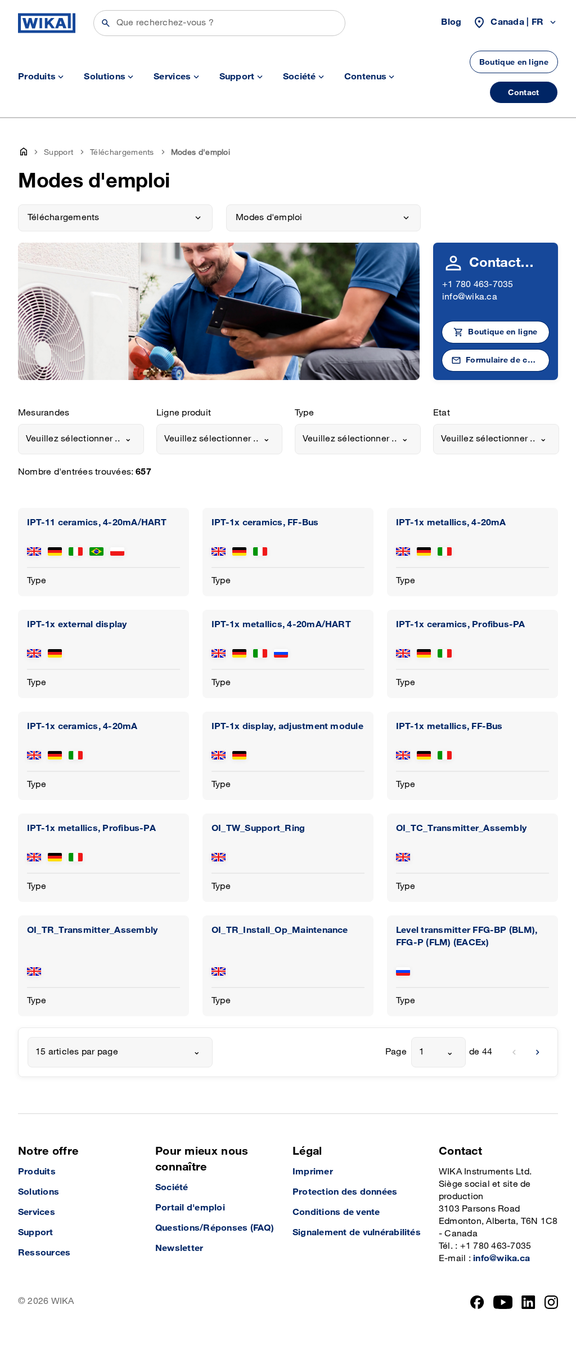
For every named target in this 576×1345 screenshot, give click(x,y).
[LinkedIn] (528, 1302)
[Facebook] (477, 1302)
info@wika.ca (469, 297)
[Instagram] (551, 1302)
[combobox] (81, 439)
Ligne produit (183, 413)
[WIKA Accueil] (46, 23)
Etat (441, 413)
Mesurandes (43, 413)
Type (304, 413)
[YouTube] (503, 1302)
